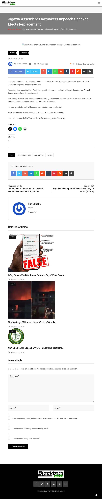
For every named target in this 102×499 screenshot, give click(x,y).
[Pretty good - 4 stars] (15, 369)
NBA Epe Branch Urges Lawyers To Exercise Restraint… (35, 348)
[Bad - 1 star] (8, 369)
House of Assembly (24, 155)
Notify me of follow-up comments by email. (31, 429)
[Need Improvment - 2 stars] (11, 369)
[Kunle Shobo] (30, 64)
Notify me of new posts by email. (26, 439)
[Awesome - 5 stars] (18, 369)
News (18, 29)
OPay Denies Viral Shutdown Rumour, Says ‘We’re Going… (36, 275)
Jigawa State (39, 155)
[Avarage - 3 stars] (13, 369)
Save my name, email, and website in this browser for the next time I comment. (45, 419)
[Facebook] (13, 173)
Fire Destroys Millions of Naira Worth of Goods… (32, 322)
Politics (24, 53)
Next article (88, 186)
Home (12, 29)
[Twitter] (19, 173)
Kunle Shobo (34, 204)
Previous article (15, 186)
